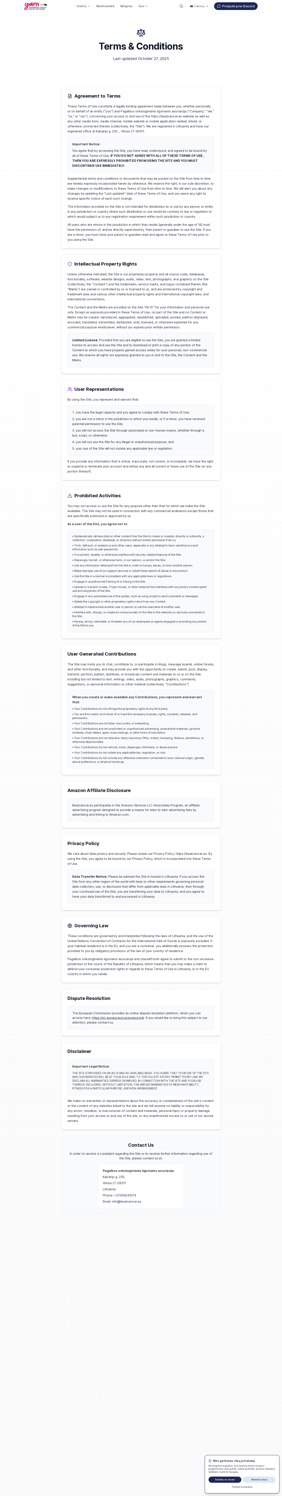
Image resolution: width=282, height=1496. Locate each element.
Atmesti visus (259, 1479)
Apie (141, 6)
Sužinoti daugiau (228, 1471)
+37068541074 (125, 1195)
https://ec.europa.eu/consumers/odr (118, 1018)
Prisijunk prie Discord (238, 6)
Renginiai (126, 6)
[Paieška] (181, 6)
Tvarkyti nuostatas (242, 1486)
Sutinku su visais (225, 1479)
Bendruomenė (105, 6)
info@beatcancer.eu (126, 1201)
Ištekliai (81, 6)
